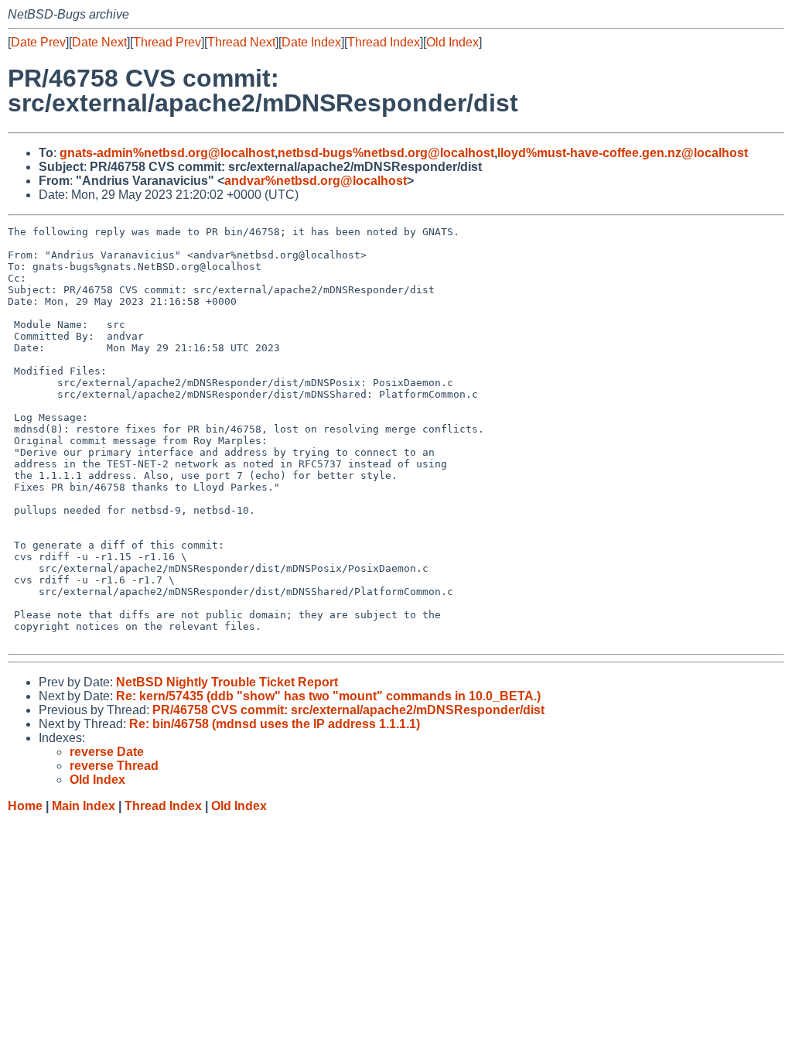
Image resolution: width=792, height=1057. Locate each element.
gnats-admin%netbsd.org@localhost (167, 152)
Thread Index (383, 42)
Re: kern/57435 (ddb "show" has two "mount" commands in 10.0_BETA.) (328, 696)
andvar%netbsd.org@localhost (315, 180)
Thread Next (241, 42)
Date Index (311, 42)
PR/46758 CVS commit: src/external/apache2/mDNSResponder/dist (348, 710)
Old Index (452, 42)
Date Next (99, 42)
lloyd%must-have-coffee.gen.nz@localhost (622, 152)
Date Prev (38, 42)
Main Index (83, 805)
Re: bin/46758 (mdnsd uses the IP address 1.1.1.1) (274, 723)
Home (25, 805)
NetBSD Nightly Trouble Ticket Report (227, 682)
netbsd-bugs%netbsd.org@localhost (386, 152)
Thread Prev (167, 42)
